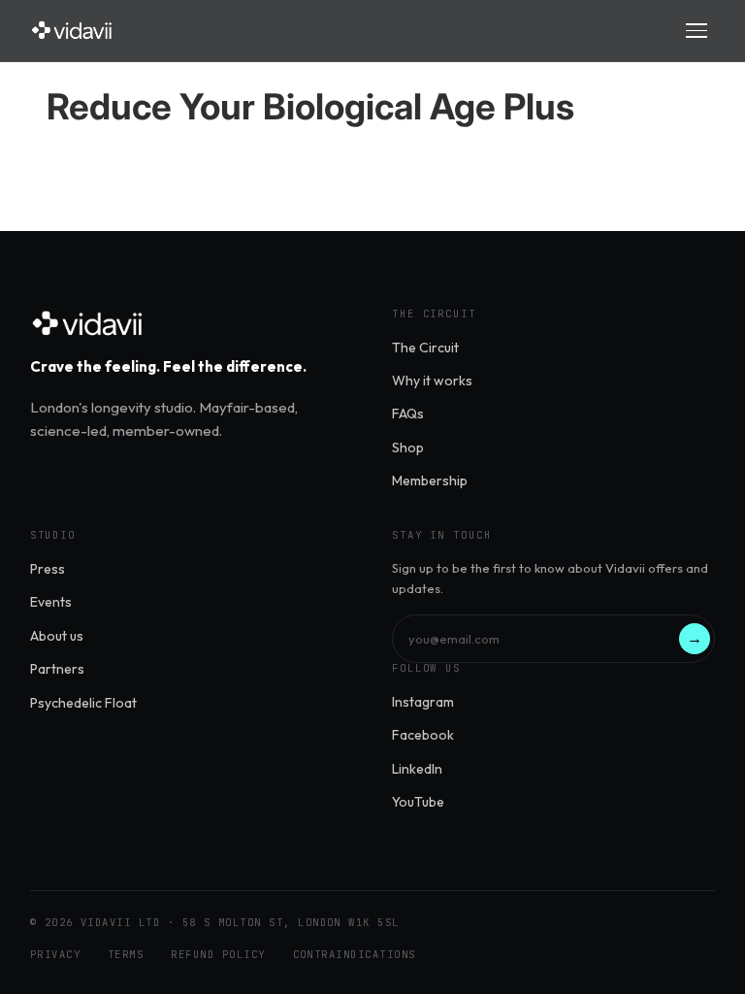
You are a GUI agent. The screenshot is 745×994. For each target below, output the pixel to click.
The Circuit (425, 347)
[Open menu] (696, 31)
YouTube (418, 802)
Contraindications (354, 954)
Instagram (423, 702)
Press (47, 569)
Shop (408, 447)
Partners (57, 669)
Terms (126, 954)
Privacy (55, 954)
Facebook (423, 735)
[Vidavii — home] (72, 30)
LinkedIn (417, 769)
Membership (430, 480)
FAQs (408, 413)
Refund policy (218, 954)
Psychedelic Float (83, 703)
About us (56, 636)
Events (51, 602)
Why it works (432, 380)
